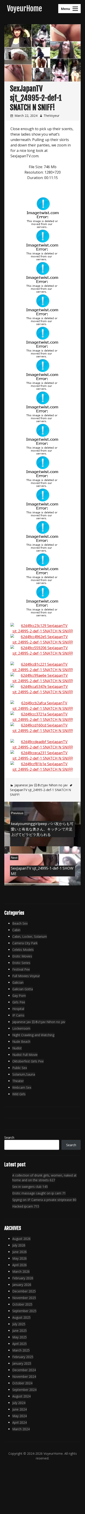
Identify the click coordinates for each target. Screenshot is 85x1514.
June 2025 (19, 1330)
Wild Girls (19, 1094)
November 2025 (24, 1298)
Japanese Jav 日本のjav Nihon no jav (41, 785)
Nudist (17, 1048)
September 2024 (24, 1389)
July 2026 (18, 1245)
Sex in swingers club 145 (30, 1186)
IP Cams (18, 1015)
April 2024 (19, 1422)
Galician (18, 982)
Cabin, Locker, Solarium (29, 936)
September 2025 (24, 1311)
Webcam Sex (21, 1087)
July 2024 (18, 1403)
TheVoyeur (51, 115)
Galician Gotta (22, 989)
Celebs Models (23, 949)
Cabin (16, 930)
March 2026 (21, 1271)
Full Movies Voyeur (26, 976)
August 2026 (21, 1239)
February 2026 (22, 1278)
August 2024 (21, 1396)
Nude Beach (21, 1041)
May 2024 (19, 1416)
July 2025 (18, 1324)
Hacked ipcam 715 (25, 1206)
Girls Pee (18, 1002)
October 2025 (22, 1304)
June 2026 (19, 1252)
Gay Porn (19, 995)
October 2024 (22, 1383)
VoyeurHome (24, 8)
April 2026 (19, 1265)
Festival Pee (21, 969)
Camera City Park (25, 943)
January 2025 (21, 1363)
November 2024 (24, 1376)
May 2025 (19, 1337)
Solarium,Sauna (23, 1074)
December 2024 (24, 1370)
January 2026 (21, 1284)
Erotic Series (21, 963)
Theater (18, 1081)
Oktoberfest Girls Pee (28, 1061)
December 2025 (24, 1291)
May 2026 (19, 1258)
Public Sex (19, 1068)
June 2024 (19, 1409)
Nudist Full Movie (25, 1054)
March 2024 (21, 1429)
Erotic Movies (22, 956)
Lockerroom (21, 1028)
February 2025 (22, 1357)
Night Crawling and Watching (33, 1035)
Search (9, 1137)
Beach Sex (20, 923)
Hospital (18, 1009)
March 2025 (21, 1350)
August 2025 (21, 1317)
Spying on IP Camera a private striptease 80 (44, 1200)
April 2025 (19, 1344)
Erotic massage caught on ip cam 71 (39, 1193)
